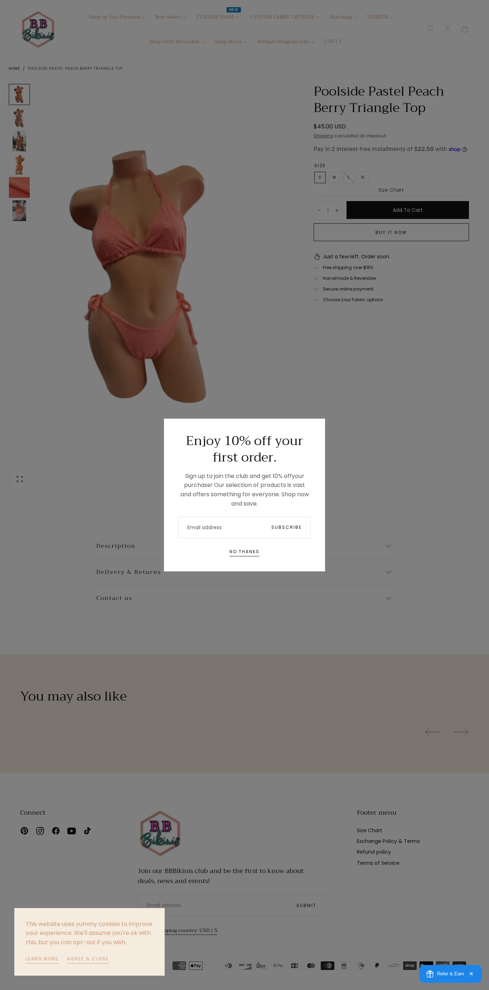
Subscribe (286, 527)
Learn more (42, 959)
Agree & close (88, 959)
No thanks (244, 551)
